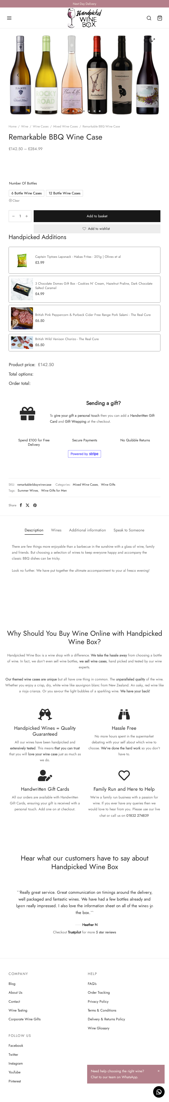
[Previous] (18, 907)
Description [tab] (34, 530)
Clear (16, 200)
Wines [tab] (56, 530)
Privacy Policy (98, 1001)
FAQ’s (92, 983)
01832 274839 (137, 815)
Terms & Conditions (102, 1010)
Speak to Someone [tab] (129, 530)
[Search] (149, 18)
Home (13, 126)
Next (151, 75)
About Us (15, 992)
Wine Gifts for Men (54, 490)
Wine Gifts (108, 484)
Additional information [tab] (87, 530)
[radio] (26, 193)
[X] (27, 505)
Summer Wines (28, 490)
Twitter (13, 1054)
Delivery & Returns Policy (106, 1019)
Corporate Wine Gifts (24, 1019)
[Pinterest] (34, 505)
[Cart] (159, 18)
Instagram (16, 1063)
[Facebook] (21, 505)
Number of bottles (23, 183)
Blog (12, 983)
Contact (14, 1001)
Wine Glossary (98, 1028)
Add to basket (97, 216)
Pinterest (15, 1081)
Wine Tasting (18, 1010)
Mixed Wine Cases (65, 126)
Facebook (16, 1045)
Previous (17, 75)
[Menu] (9, 18)
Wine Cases (41, 126)
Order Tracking (99, 992)
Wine (24, 126)
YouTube (14, 1072)
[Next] (150, 907)
